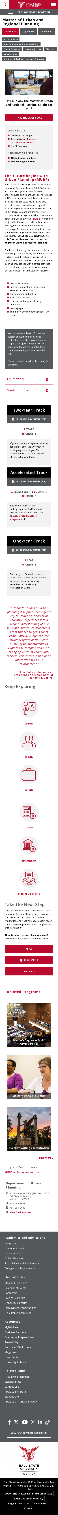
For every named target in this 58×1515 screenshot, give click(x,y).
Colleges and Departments (20, 1268)
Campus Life (12, 1386)
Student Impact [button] (18, 390)
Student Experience (29, 893)
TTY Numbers (40, 1503)
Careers (29, 789)
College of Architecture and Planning (24, 59)
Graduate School (14, 1248)
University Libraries (16, 1303)
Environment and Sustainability (21, 44)
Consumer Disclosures (18, 1347)
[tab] (29, 379)
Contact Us (29, 971)
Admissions (11, 1243)
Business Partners (15, 1332)
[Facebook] (9, 1422)
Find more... (46, 1157)
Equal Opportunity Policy (28, 1498)
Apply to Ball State (15, 1391)
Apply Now (11, 32)
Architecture (11, 39)
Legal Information (19, 1503)
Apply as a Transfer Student (21, 1401)
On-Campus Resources (18, 1313)
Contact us (46, 32)
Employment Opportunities (20, 1308)
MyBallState (12, 1327)
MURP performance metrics (22, 1172)
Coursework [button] (16, 379)
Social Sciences (12, 49)
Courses (29, 723)
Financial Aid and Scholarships (22, 1263)
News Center (12, 1357)
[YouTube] (25, 1422)
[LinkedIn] (40, 1422)
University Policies (15, 1362)
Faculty (29, 756)
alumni (37, 218)
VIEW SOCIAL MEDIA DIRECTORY (29, 1433)
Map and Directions (16, 1283)
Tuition (29, 827)
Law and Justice (33, 49)
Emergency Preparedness (19, 1337)
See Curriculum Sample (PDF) (31, 419)
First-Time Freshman (17, 1376)
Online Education (14, 1258)
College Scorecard (15, 1298)
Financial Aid (29, 860)
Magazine (10, 1352)
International (12, 1253)
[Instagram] (33, 1422)
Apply (29, 949)
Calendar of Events (15, 1288)
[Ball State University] (29, 1461)
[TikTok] (47, 1422)
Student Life (12, 1396)
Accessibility (11, 1342)
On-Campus (10, 54)
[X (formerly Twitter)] (16, 1422)
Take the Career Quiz (29, 117)
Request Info (28, 32)
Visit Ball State (13, 1381)
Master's (50, 49)
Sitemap (28, 1508)
